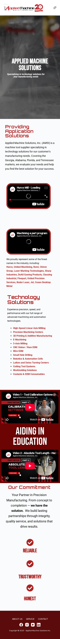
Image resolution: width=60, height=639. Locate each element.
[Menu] (54, 7)
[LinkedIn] (38, 625)
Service (30, 619)
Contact (43, 619)
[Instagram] (27, 625)
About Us (17, 619)
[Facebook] (21, 625)
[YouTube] (33, 625)
